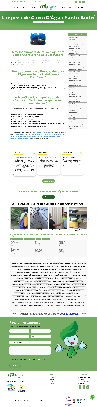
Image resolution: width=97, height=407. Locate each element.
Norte (42, 134)
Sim (34, 359)
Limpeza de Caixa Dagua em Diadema (71, 287)
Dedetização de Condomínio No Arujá (19, 284)
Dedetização (71, 60)
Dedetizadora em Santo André (75, 85)
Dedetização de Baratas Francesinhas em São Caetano (67, 293)
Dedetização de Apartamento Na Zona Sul (77, 50)
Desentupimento (72, 110)
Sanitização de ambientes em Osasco (77, 302)
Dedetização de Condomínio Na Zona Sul (59, 283)
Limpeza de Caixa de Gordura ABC (80, 275)
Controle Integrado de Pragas (75, 42)
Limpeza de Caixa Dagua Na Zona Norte (24, 290)
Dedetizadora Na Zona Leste (74, 71)
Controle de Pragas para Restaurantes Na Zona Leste (70, 278)
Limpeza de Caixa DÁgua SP (65, 275)
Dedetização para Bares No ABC (38, 287)
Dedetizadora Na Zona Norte (74, 73)
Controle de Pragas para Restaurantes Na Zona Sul (71, 280)
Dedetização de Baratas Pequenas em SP (62, 295)
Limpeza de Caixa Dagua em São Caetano (57, 289)
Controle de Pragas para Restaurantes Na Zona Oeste (49, 280)
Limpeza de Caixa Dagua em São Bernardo (39, 289)
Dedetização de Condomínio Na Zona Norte (22, 283)
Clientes (33, 7)
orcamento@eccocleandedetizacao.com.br (36, 1)
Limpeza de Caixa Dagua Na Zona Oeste (42, 290)
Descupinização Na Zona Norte (63, 292)
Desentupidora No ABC (73, 98)
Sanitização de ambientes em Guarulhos (20, 302)
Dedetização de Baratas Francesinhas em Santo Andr (41, 295)
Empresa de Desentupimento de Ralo (76, 124)
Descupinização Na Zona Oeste (77, 292)
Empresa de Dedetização (74, 122)
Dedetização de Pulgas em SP (23, 296)
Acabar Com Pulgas (72, 39)
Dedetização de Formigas (74, 53)
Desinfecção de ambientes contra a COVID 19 (59, 302)
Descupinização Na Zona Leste (49, 292)
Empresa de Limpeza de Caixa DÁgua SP (77, 126)
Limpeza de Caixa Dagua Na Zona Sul (58, 290)
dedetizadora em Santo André (23, 134)
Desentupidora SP (72, 103)
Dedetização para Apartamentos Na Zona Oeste (21, 286)
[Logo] (16, 376)
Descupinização (72, 92)
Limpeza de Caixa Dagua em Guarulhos (21, 289)
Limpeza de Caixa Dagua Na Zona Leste (75, 289)
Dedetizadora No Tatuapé (74, 83)
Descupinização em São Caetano (35, 292)
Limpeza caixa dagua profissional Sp (20, 305)
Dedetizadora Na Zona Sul (74, 76)
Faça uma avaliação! (48, 181)
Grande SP (12, 136)
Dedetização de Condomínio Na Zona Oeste (41, 283)
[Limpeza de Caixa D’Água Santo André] (38, 39)
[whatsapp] (83, 2)
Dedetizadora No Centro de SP (75, 82)
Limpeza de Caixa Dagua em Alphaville (54, 287)
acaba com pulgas (38, 136)
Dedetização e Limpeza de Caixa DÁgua (77, 58)
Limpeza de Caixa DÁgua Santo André (51, 275)
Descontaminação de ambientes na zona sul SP (39, 302)
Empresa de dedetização (43, 132)
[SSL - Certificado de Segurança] (84, 400)
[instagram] (76, 2)
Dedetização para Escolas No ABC (75, 299)
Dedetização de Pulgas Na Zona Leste (38, 296)
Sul (45, 134)
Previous (8, 219)
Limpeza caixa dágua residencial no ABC (37, 305)
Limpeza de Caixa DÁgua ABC (16, 275)
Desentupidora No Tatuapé (74, 101)
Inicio (16, 7)
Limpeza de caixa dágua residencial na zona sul (56, 305)
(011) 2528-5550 (18, 1)
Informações (41, 22)
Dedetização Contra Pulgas (74, 48)
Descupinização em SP (73, 90)
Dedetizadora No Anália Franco (75, 80)
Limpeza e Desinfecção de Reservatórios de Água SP (42, 277)
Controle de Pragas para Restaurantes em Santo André (73, 277)
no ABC (49, 134)
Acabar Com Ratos (72, 41)
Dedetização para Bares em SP (24, 287)
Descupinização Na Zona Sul (24, 293)
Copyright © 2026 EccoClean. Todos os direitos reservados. (27, 400)
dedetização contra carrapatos (24, 136)
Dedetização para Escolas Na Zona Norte (23, 299)
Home (35, 22)
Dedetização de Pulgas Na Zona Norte (55, 296)
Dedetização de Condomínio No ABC (76, 283)
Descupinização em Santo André (74, 290)
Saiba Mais (48, 197)
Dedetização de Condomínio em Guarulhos (55, 281)
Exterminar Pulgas (72, 128)
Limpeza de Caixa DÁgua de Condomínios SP (33, 275)
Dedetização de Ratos (73, 57)
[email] (87, 387)
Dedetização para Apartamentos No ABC (60, 286)
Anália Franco (55, 134)
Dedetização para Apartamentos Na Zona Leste (55, 284)
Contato (80, 7)
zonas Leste (37, 134)
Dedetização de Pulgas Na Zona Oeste (72, 296)
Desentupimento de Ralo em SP (75, 108)
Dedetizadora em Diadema (74, 62)
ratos (45, 136)
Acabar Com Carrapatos (73, 37)
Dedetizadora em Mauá (73, 66)
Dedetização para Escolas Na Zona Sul (59, 299)
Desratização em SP (73, 114)
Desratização (71, 115)
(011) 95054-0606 (85, 383)
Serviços (71, 7)
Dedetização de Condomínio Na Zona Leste (74, 281)
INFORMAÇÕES (77, 34)
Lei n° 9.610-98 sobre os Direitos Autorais (68, 314)
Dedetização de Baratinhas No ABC (79, 295)
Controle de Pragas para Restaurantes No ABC (23, 281)
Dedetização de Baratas (16, 138)
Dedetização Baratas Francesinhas (76, 44)
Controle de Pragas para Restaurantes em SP (25, 278)
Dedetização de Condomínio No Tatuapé (36, 284)
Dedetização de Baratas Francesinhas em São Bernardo (43, 293)
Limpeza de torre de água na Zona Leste (75, 305)
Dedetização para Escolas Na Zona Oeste (41, 299)
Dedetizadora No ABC (73, 78)
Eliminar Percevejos (72, 119)
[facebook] (80, 2)
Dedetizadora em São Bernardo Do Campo (77, 67)
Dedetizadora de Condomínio (40, 281)
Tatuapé (61, 134)
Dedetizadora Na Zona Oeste (74, 74)
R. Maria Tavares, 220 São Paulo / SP (84, 378)
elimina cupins (27, 138)
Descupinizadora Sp (73, 94)
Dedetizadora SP (72, 87)
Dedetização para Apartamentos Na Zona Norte (76, 284)
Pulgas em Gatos (57, 277)
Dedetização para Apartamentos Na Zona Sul (41, 286)
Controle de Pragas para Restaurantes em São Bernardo (46, 278)
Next (88, 219)
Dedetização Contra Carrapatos (75, 46)
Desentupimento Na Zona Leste (75, 105)
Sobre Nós (24, 7)
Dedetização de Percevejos (74, 55)
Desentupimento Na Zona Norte (75, 106)
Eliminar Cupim (72, 117)
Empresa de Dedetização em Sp (75, 121)
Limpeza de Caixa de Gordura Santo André (21, 277)
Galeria (63, 7)
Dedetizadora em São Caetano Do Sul (76, 69)
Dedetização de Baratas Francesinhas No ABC (20, 295)
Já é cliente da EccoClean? (19, 359)
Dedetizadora (71, 89)
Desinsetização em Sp (73, 112)
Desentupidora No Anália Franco (75, 99)
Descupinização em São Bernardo (20, 292)
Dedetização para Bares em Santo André (77, 286)
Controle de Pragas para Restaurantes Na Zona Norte (26, 280)
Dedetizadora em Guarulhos (74, 64)
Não (44, 359)
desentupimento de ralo (53, 136)
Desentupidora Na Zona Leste (75, 96)
